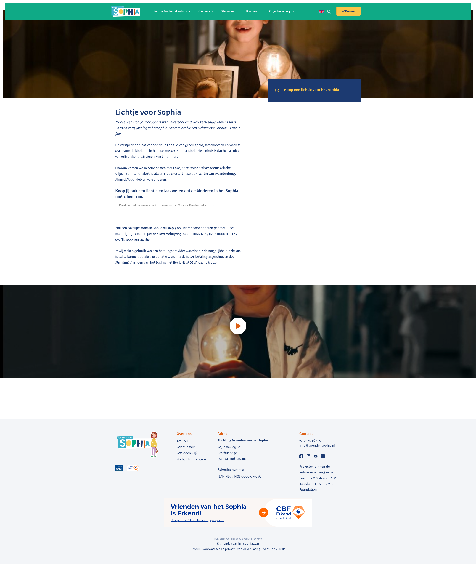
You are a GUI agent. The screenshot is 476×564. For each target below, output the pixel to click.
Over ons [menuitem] (204, 11)
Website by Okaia (273, 549)
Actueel (182, 441)
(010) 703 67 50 (310, 440)
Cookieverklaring (248, 549)
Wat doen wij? (187, 453)
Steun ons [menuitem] (227, 11)
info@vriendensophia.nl (317, 445)
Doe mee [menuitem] (251, 11)
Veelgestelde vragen (191, 459)
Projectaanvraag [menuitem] (279, 11)
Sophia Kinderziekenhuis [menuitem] (170, 11)
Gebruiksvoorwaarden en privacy (213, 549)
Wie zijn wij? (186, 447)
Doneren (350, 11)
